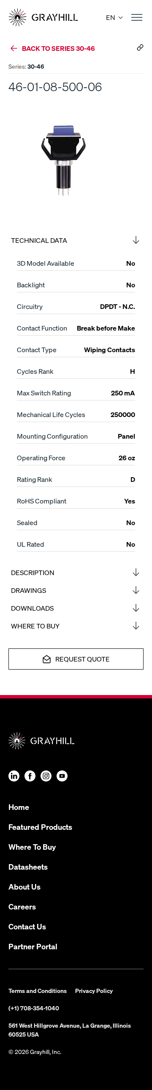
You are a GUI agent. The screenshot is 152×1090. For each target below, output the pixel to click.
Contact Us (27, 926)
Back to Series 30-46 (58, 48)
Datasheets (28, 866)
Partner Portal (32, 946)
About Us (24, 886)
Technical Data (39, 240)
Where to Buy (35, 625)
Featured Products (40, 826)
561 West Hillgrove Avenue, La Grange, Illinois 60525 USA (69, 1029)
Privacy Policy (94, 990)
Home (18, 807)
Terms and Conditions (37, 990)
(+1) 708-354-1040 (33, 1008)
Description (32, 572)
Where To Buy (32, 846)
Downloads (32, 607)
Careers (22, 906)
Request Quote (82, 658)
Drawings (28, 590)
